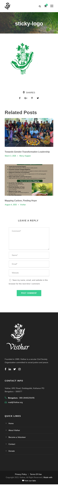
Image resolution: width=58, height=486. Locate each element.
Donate (11, 451)
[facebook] (5, 369)
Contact (11, 444)
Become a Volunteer (17, 437)
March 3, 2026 (10, 156)
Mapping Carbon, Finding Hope (21, 200)
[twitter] (14, 369)
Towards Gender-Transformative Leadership (27, 152)
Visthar (23, 205)
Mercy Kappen (25, 156)
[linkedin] (10, 369)
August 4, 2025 (11, 205)
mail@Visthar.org (15, 402)
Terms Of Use (36, 474)
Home (11, 423)
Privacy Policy (21, 474)
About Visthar (14, 430)
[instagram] (19, 369)
